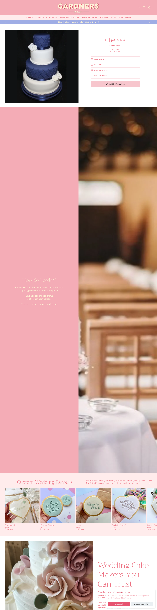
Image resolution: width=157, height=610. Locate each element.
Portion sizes (100, 59)
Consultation (100, 76)
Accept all (119, 604)
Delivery (98, 65)
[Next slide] (149, 22)
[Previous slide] (5, 22)
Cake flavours (101, 70)
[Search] (139, 7)
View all (150, 481)
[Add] (35, 519)
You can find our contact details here (39, 304)
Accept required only (142, 604)
